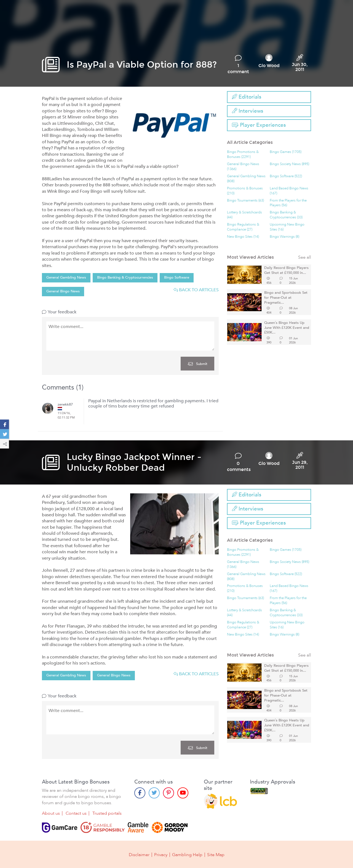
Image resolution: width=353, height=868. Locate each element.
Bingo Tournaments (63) (245, 200)
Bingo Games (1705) (285, 152)
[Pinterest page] (168, 792)
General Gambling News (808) (246, 179)
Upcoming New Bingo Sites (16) (287, 227)
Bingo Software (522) (286, 176)
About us (51, 813)
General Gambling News (66, 277)
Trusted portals (107, 813)
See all (304, 257)
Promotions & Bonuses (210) (245, 191)
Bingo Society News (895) (289, 164)
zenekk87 (65, 404)
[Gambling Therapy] (170, 827)
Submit (201, 363)
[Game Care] (59, 827)
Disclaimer (139, 855)
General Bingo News (63, 291)
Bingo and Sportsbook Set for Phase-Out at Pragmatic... (285, 297)
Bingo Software (176, 277)
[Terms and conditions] (103, 827)
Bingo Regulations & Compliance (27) (243, 227)
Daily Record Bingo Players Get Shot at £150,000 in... (286, 270)
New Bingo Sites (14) (243, 236)
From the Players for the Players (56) (288, 203)
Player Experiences (262, 125)
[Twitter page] (154, 792)
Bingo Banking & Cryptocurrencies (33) (286, 215)
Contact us (76, 813)
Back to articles (198, 290)
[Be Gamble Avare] (138, 827)
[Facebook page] (139, 792)
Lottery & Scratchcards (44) (244, 215)
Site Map (215, 855)
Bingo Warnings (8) (284, 236)
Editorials (249, 96)
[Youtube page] (182, 792)
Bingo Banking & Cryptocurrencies (125, 277)
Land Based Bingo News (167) (289, 191)
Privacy (160, 855)
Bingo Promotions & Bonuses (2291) (243, 154)
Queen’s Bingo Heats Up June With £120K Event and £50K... (286, 328)
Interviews (250, 111)
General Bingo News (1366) (243, 166)
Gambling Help (187, 855)
